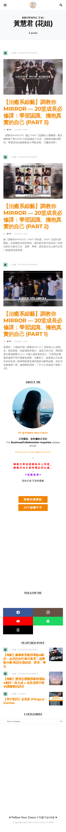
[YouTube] (18, 621)
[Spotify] (48, 621)
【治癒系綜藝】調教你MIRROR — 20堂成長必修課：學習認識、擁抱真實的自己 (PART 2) (32, 216)
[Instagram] (48, 612)
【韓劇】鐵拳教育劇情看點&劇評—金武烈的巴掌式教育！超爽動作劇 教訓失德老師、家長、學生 (24, 660)
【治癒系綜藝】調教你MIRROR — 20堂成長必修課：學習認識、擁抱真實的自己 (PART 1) (32, 323)
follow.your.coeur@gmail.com (33, 452)
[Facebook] (18, 612)
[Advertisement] (33, 551)
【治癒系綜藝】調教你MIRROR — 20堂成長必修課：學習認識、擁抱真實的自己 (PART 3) (32, 112)
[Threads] (18, 630)
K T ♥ (9, 130)
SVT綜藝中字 (33, 507)
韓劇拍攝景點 (33, 499)
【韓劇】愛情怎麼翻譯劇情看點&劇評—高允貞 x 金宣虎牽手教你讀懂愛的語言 (24, 682)
